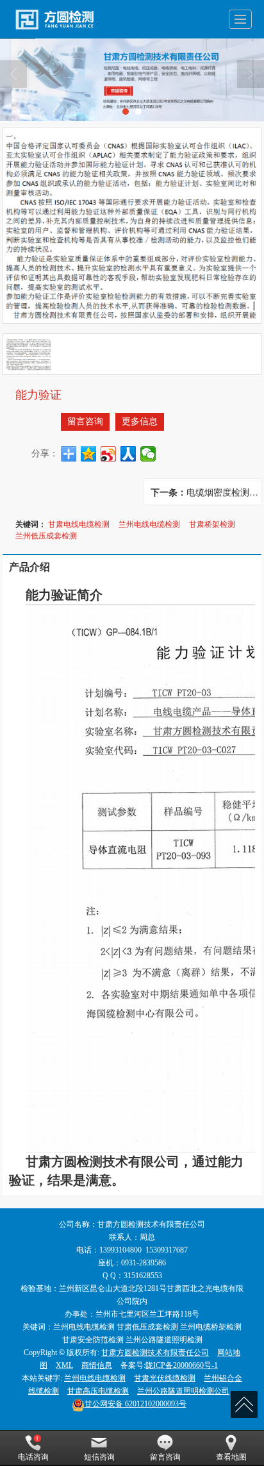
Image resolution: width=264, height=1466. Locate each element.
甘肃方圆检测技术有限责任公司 (155, 1352)
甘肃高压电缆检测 (98, 1391)
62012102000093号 (135, 1403)
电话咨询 (33, 1457)
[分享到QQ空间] (89, 454)
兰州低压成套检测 (46, 534)
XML (64, 1365)
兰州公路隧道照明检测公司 (183, 1391)
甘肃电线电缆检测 (79, 523)
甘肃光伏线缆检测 (164, 1378)
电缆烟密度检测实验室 (223, 491)
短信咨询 (99, 1457)
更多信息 (140, 421)
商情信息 (96, 1365)
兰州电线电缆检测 (149, 523)
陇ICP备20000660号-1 (181, 1365)
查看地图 (231, 1457)
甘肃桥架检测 (212, 523)
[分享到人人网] (128, 454)
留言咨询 (85, 421)
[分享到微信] (148, 454)
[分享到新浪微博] (109, 454)
